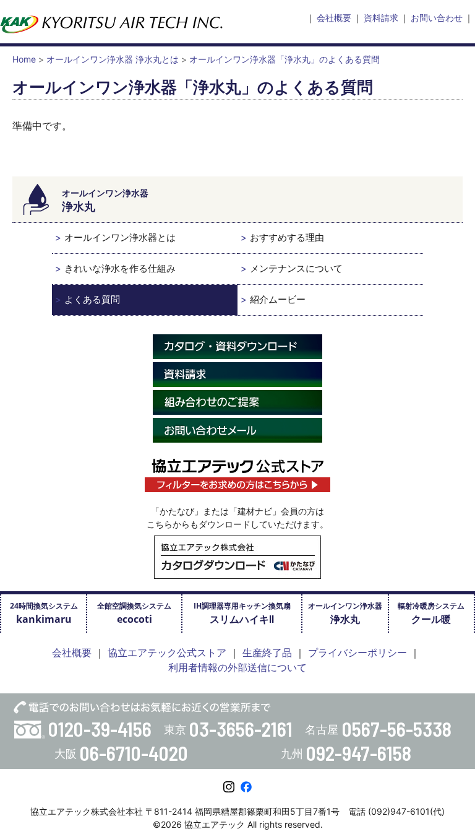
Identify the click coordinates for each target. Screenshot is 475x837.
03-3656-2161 (241, 728)
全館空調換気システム (134, 613)
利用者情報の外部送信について (237, 667)
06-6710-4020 (134, 753)
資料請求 (381, 17)
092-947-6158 (358, 753)
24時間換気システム (44, 613)
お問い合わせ (437, 17)
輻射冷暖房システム (431, 613)
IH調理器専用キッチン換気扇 (242, 613)
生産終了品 (267, 652)
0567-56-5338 (396, 728)
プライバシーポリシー (357, 652)
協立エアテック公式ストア (167, 652)
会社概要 (334, 17)
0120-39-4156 (100, 728)
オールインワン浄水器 (345, 613)
